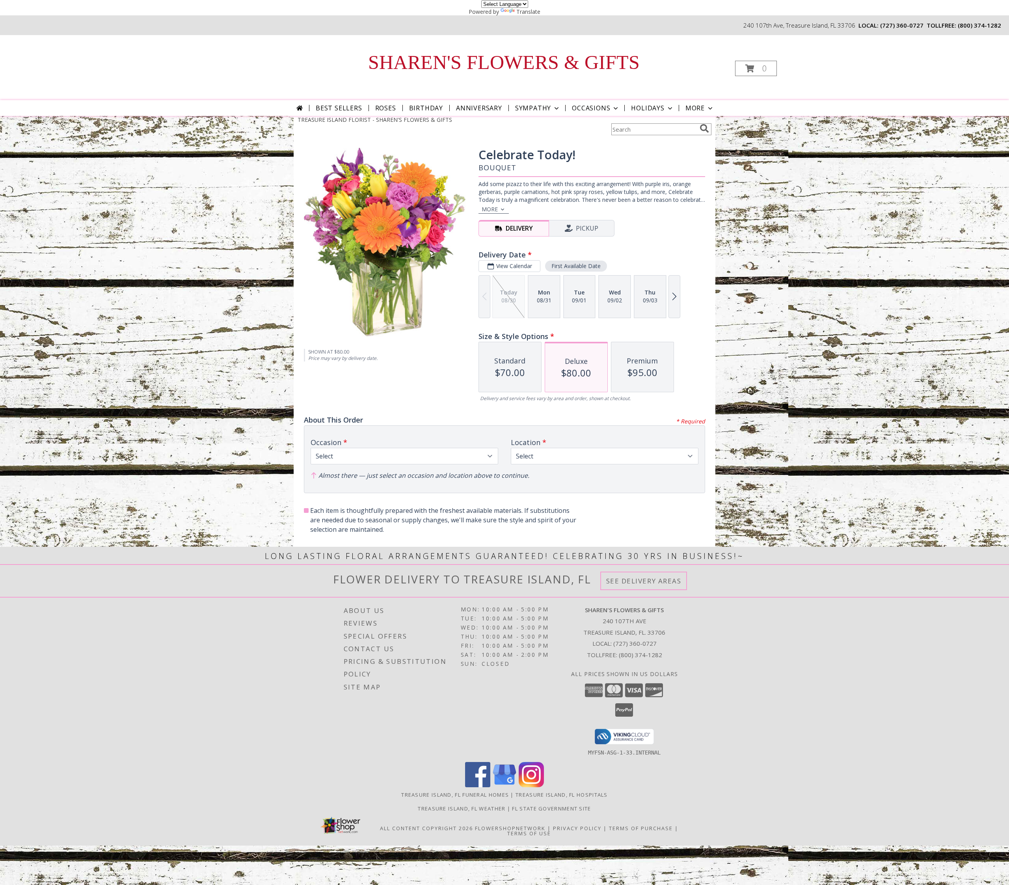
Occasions (591, 108)
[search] (704, 128)
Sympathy (533, 108)
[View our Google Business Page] (504, 785)
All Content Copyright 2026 (426, 828)
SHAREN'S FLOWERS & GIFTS (504, 62)
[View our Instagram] (531, 785)
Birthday (426, 108)
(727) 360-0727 (901, 25)
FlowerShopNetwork (510, 828)
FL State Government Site (551, 808)
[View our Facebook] (477, 785)
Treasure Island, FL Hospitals (562, 794)
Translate (528, 11)
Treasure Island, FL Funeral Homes (455, 794)
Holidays (647, 108)
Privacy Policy (577, 828)
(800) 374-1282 (979, 25)
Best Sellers (339, 108)
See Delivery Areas (643, 580)
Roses (385, 108)
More (695, 108)
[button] (756, 68)
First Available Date (576, 266)
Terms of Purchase (641, 828)
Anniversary (479, 108)
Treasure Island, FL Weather (461, 808)
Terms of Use (529, 833)
